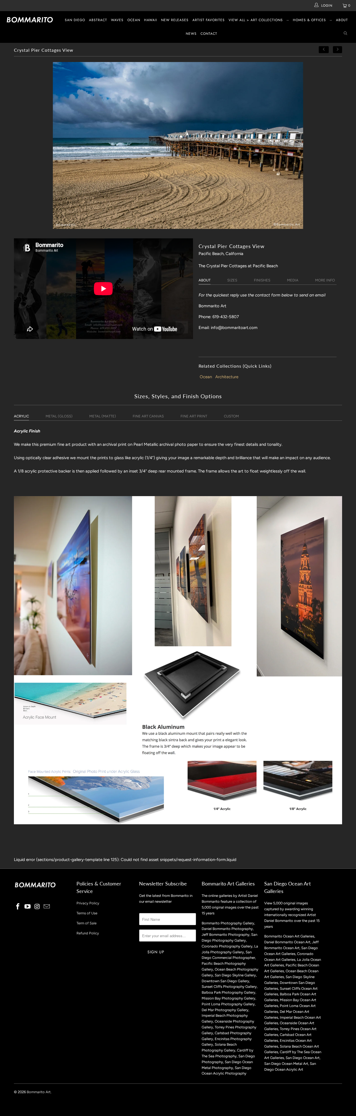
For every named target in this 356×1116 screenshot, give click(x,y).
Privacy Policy (87, 903)
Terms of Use (86, 913)
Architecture (226, 376)
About (342, 20)
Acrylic (21, 416)
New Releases (175, 20)
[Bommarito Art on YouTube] (28, 906)
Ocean (133, 20)
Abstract (98, 20)
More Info (325, 280)
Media (292, 280)
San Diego (75, 20)
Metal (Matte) (102, 416)
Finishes (262, 280)
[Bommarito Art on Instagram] (37, 906)
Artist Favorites (208, 20)
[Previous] (324, 49)
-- (288, 20)
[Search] (345, 34)
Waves (117, 20)
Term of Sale (86, 923)
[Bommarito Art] (31, 19)
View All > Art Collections (256, 20)
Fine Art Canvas (148, 416)
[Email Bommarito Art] (47, 906)
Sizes (232, 280)
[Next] (337, 49)
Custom (231, 416)
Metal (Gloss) (59, 416)
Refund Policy (87, 933)
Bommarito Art (39, 1092)
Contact (209, 33)
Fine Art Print (194, 416)
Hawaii (150, 20)
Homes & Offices (309, 20)
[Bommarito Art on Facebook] (18, 906)
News (191, 33)
